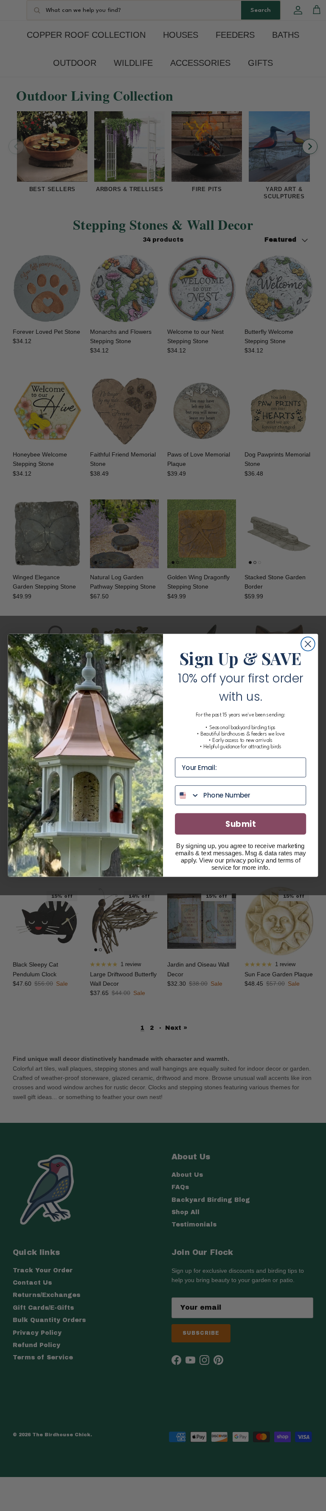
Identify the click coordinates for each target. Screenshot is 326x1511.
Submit (240, 823)
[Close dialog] (308, 644)
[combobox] (187, 795)
